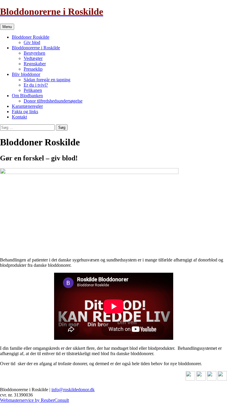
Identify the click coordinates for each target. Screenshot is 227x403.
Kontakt (19, 116)
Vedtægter (33, 58)
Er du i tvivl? (36, 84)
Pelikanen (33, 90)
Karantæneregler (27, 106)
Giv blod (32, 42)
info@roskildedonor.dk (73, 389)
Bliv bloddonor (26, 74)
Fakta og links (25, 111)
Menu (7, 27)
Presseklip (33, 69)
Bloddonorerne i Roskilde (36, 47)
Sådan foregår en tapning (47, 79)
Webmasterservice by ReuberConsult (34, 400)
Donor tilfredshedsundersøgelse (53, 100)
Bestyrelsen (34, 53)
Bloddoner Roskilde (30, 37)
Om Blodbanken (27, 95)
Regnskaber (35, 63)
